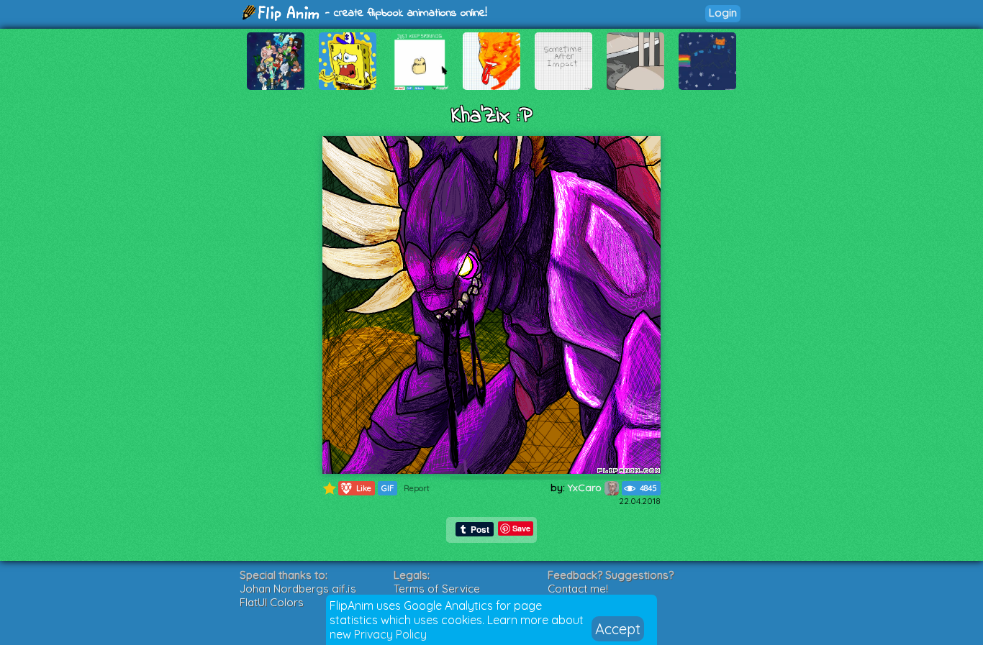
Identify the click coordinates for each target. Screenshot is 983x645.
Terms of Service (437, 588)
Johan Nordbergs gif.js (298, 588)
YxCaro (586, 487)
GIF (387, 488)
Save (521, 528)
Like (356, 487)
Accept (617, 629)
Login (723, 12)
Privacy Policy (390, 634)
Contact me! (578, 588)
